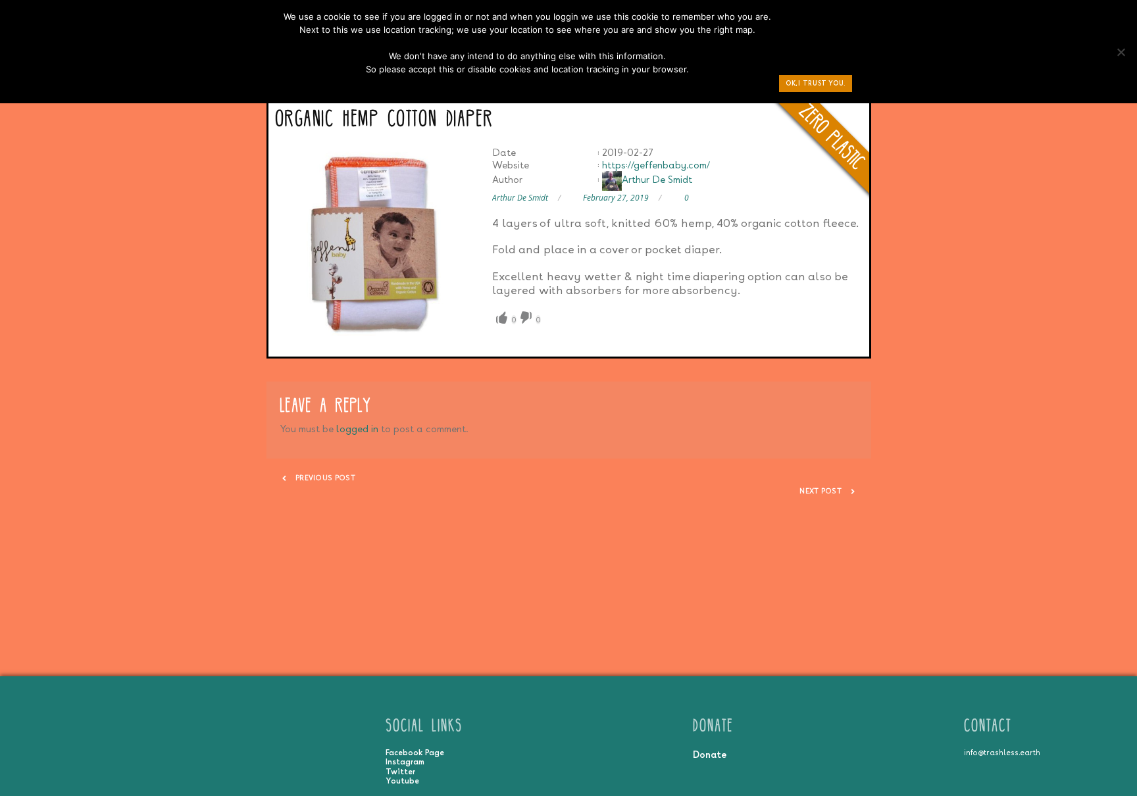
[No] (1120, 55)
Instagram (405, 761)
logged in (357, 428)
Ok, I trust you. (816, 83)
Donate (709, 754)
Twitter (400, 771)
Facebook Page (415, 752)
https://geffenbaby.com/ (656, 165)
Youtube (402, 780)
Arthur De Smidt (657, 179)
